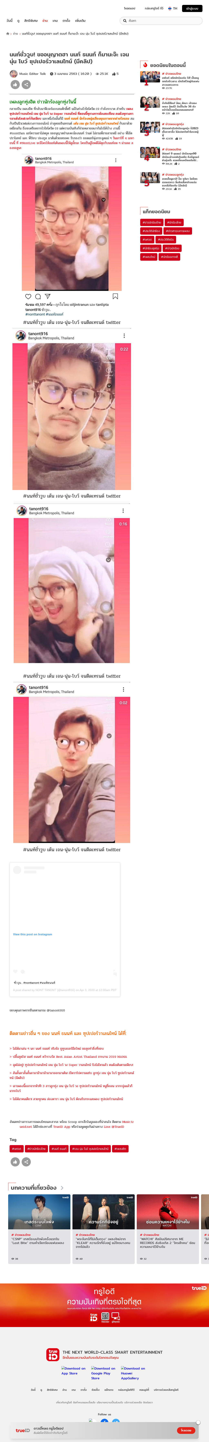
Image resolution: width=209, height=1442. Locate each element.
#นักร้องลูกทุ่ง (151, 248)
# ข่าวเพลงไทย (171, 73)
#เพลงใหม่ (149, 257)
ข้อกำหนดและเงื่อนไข (84, 1402)
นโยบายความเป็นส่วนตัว (110, 1402)
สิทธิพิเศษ (31, 20)
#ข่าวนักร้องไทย (36, 1149)
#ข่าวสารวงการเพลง (178, 231)
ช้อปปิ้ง (96, 1390)
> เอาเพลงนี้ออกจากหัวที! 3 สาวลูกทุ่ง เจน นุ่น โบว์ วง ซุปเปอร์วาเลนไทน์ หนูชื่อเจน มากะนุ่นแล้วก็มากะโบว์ (71, 1088)
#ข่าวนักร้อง (172, 248)
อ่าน (45, 20)
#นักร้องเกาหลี (169, 257)
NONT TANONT (46, 990)
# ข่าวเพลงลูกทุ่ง (173, 124)
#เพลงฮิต (120, 1149)
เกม (55, 20)
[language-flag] (169, 8)
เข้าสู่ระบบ (192, 8)
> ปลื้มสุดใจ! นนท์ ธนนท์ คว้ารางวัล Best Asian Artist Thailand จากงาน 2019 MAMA (68, 1056)
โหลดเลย (186, 1430)
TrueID (19, 8)
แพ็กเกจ (108, 1390)
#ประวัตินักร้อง (151, 231)
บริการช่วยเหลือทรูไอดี (166, 1390)
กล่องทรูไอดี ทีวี (154, 8)
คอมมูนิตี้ (144, 1390)
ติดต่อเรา (148, 1402)
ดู (18, 20)
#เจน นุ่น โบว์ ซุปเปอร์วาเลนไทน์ (90, 1149)
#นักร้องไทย (174, 222)
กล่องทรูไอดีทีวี (126, 1390)
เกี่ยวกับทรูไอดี (64, 1402)
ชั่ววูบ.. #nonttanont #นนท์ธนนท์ (34, 982)
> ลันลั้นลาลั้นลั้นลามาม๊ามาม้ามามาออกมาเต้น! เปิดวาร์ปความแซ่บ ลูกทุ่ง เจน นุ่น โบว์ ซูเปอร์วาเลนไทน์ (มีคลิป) (72, 1075)
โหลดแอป (129, 8)
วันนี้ (9, 20)
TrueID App (61, 1126)
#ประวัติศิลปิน (166, 239)
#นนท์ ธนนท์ (59, 1149)
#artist (16, 1149)
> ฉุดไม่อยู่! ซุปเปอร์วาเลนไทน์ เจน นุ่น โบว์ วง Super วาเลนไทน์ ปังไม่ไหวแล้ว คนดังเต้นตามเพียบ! (71, 1064)
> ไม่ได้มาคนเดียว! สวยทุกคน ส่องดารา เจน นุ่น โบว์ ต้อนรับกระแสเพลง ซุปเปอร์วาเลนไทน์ (66, 1099)
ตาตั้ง (66, 20)
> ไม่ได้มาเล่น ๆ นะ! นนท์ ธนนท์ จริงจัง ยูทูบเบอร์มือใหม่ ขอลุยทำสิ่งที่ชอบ (57, 1048)
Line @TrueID (114, 1126)
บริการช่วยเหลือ (133, 1402)
